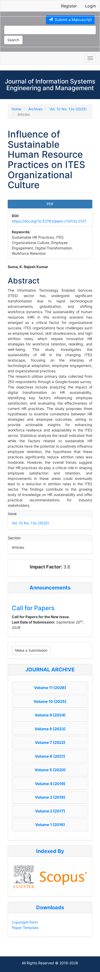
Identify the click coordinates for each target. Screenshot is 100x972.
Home (16, 109)
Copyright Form (25, 922)
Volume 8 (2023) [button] (50, 728)
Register (69, 5)
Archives (35, 109)
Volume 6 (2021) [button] (50, 756)
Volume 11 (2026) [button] (50, 687)
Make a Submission (31, 650)
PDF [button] (50, 204)
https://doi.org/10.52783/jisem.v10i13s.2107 (49, 221)
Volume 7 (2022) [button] (50, 742)
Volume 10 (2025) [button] (50, 701)
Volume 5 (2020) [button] (50, 769)
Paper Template (25, 927)
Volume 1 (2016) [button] (50, 824)
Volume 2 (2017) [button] (50, 811)
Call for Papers (33, 608)
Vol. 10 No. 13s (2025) (68, 109)
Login (90, 5)
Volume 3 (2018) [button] (50, 797)
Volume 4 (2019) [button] (50, 783)
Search (13, 40)
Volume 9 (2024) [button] (50, 715)
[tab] (50, 688)
